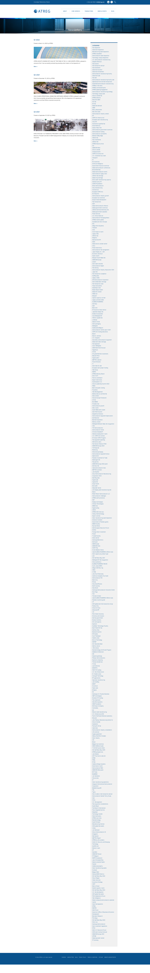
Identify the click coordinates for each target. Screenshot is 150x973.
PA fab (94, 582)
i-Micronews (95, 648)
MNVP (94, 684)
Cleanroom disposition (98, 49)
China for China (96, 608)
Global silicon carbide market (99, 243)
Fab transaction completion (99, 273)
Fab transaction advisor (98, 65)
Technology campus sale (98, 93)
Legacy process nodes (98, 300)
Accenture (95, 686)
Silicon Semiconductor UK (99, 832)
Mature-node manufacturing (99, 712)
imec (93, 426)
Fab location (95, 63)
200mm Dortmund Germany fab (100, 209)
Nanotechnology (96, 820)
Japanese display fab (97, 311)
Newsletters (70, 957)
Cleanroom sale (96, 75)
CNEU (93, 570)
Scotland (94, 870)
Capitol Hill (95, 482)
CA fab (94, 352)
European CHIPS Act (97, 191)
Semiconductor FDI (97, 578)
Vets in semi (95, 408)
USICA (94, 510)
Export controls (96, 516)
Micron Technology (97, 640)
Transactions (89, 11)
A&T (93, 500)
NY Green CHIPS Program (99, 438)
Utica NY (94, 121)
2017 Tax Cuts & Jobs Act (99, 756)
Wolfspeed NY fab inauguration (100, 560)
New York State (96, 111)
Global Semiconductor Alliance (100, 205)
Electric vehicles (96, 336)
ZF (93, 850)
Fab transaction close (97, 283)
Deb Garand (95, 836)
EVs (93, 223)
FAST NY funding (96, 670)
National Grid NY (96, 239)
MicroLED (94, 486)
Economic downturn (97, 253)
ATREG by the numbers (98, 840)
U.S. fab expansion (97, 802)
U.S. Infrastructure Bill (98, 714)
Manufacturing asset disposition (100, 51)
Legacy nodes (95, 277)
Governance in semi (97, 766)
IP (92, 780)
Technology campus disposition (100, 57)
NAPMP (94, 642)
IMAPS (94, 372)
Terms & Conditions (92, 957)
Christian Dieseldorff (97, 432)
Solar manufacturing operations (100, 782)
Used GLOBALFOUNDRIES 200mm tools (102, 552)
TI (92, 364)
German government (97, 618)
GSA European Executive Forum (100, 528)
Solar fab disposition (97, 904)
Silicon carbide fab (97, 95)
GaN (93, 306)
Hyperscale (95, 480)
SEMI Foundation (96, 704)
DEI (93, 654)
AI (92, 159)
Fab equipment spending (98, 440)
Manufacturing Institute (98, 824)
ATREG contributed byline (99, 87)
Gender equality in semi (98, 888)
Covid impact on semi (97, 232)
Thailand (94, 227)
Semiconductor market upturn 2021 (101, 330)
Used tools (95, 728)
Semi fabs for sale (97, 365)
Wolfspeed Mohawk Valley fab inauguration (103, 424)
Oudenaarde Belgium (97, 328)
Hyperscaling (95, 508)
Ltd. (93, 612)
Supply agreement (97, 734)
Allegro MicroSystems (98, 225)
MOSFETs (94, 668)
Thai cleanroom (96, 700)
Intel (93, 798)
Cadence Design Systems (98, 764)
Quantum (94, 624)
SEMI (93, 107)
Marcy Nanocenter (97, 109)
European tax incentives (98, 197)
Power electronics (97, 247)
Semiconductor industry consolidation (102, 730)
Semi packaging (96, 324)
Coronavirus (95, 189)
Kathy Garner (95, 538)
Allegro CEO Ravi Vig (97, 568)
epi (93, 710)
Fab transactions (96, 201)
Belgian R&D (95, 872)
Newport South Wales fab (98, 257)
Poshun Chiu (95, 606)
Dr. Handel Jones (96, 674)
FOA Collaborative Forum (98, 896)
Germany (94, 304)
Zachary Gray (95, 630)
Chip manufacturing (97, 187)
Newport (94, 296)
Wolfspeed (95, 326)
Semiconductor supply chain (99, 173)
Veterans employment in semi (99, 434)
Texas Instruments (97, 286)
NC (93, 692)
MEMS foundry (96, 524)
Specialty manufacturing (98, 680)
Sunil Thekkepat (96, 636)
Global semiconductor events (99, 171)
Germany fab (95, 466)
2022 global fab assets (98, 826)
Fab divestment (96, 67)
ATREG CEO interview (98, 512)
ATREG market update (98, 219)
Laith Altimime (96, 666)
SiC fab (94, 101)
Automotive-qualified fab (98, 123)
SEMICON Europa (96, 259)
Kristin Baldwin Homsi (98, 550)
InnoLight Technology (97, 676)
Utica (93, 245)
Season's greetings (97, 656)
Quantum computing (97, 660)
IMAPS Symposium (97, 858)
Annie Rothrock (96, 125)
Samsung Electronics (97, 540)
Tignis (93, 792)
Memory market (96, 422)
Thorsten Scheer (96, 596)
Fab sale (94, 77)
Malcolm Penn (96, 355)
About (65, 11)
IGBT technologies (97, 696)
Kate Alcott (95, 588)
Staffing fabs (95, 276)
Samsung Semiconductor (98, 924)
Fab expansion (96, 344)
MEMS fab (95, 506)
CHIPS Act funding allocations (100, 331)
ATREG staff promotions (98, 498)
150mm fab (95, 137)
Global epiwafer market (98, 938)
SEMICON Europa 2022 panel (100, 464)
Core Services (76, 11)
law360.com (95, 846)
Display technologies (97, 502)
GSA (93, 203)
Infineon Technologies (98, 504)
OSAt (93, 242)
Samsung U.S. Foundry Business (100, 694)
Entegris (94, 690)
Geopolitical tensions (97, 414)
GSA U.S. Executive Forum (99, 930)
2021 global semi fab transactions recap (102, 604)
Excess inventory (96, 620)
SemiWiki (94, 852)
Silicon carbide (96, 149)
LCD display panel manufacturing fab (101, 490)
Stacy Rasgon (96, 878)
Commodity (95, 708)
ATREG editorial (96, 97)
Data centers (95, 396)
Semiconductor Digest (98, 266)
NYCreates (95, 634)
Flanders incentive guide (98, 600)
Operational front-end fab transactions (102, 81)
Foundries (95, 390)
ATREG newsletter (97, 53)
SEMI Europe (95, 544)
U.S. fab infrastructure (98, 672)
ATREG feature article (98, 143)
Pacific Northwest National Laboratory (102, 716)
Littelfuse (94, 320)
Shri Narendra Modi (97, 644)
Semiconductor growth (98, 406)
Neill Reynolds (96, 478)
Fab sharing (95, 267)
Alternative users (96, 442)
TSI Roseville (95, 448)
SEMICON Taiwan (96, 854)
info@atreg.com (100, 2)
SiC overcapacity (96, 622)
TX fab (94, 664)
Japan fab (95, 272)
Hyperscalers (95, 358)
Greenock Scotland (97, 520)
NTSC (93, 928)
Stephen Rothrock (97, 61)
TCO (93, 594)
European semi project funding (100, 368)
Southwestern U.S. (97, 382)
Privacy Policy (82, 957)
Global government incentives (100, 207)
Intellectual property (97, 866)
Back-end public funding (98, 388)
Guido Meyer (95, 806)
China (93, 800)
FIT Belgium (95, 856)
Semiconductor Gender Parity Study (101, 796)
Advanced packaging (97, 452)
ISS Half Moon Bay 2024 (98, 890)
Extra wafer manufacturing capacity (101, 179)
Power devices (96, 213)
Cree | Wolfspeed (96, 345)
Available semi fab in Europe (99, 221)
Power (94, 534)
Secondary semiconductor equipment (102, 340)
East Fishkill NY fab (97, 628)
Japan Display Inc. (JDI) (98, 252)
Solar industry (96, 738)
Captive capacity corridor (99, 297)
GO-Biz (94, 530)
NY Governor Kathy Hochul (99, 310)
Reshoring (95, 450)
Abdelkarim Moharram (98, 652)
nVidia (94, 828)
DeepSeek (95, 812)
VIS (93, 740)
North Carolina (96, 586)
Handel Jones (95, 638)
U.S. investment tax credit (99, 155)
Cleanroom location (97, 69)
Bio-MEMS (95, 402)
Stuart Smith (95, 484)
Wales (93, 386)
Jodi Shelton (95, 754)
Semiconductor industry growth (100, 195)
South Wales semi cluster (98, 410)
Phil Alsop (94, 918)
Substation (95, 724)
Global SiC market (96, 291)
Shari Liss (95, 922)
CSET (93, 884)
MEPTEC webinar (96, 360)
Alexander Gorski (96, 488)
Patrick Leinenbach (97, 378)
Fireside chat (95, 404)
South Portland (96, 822)
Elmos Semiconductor (98, 185)
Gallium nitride (96, 321)
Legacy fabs (95, 233)
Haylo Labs (95, 688)
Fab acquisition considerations (100, 804)
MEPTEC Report (96, 838)
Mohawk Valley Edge (97, 135)
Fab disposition (96, 47)
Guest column (95, 256)
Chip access (95, 778)
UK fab (94, 400)
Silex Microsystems (97, 702)
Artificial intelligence (97, 163)
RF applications (96, 678)
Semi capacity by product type (100, 554)
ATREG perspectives (97, 752)
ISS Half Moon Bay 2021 (98, 558)
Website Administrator (110, 957)
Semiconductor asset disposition (100, 55)
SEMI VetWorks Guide (97, 746)
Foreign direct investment (99, 532)
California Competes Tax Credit (100, 576)
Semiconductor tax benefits (99, 133)
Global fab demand (97, 105)
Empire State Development (99, 199)
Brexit (93, 742)
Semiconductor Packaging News (100, 217)
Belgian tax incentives (98, 744)
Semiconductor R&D (97, 768)
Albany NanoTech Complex (99, 736)
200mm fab (95, 141)
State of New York (97, 127)
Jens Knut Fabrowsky (98, 574)
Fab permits (95, 462)
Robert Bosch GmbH (97, 290)
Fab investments (96, 139)
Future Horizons (96, 362)
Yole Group (95, 370)
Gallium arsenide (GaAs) (98, 862)
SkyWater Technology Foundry (100, 626)
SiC (93, 145)
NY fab (94, 103)
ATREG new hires (96, 818)
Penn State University (98, 614)
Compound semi (96, 151)
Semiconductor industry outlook (100, 113)
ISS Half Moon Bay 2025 (98, 750)
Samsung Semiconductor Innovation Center (103, 590)
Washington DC (96, 460)
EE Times (94, 772)
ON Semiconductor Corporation (100, 280)
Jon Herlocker (96, 830)
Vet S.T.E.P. (95, 376)
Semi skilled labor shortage (99, 281)
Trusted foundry (96, 536)
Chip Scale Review (97, 584)
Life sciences (95, 732)
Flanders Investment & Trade (99, 458)
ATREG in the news (97, 85)
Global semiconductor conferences (101, 167)
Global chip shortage (97, 177)
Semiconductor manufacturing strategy (102, 91)
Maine (93, 492)
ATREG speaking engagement (100, 89)
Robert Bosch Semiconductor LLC (101, 494)
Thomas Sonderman (97, 662)
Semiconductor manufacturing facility (102, 73)
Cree (93, 229)
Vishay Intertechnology (98, 514)
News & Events (102, 11)
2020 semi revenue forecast (99, 932)
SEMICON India (96, 546)
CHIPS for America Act (98, 117)
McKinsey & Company (98, 706)
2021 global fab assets (98, 894)
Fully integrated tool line (98, 810)
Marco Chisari (96, 886)
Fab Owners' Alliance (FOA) (99, 444)
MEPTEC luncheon (97, 470)
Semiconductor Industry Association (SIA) (103, 269)
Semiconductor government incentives (102, 129)
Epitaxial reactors (96, 632)
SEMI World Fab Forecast (98, 348)
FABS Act (94, 293)
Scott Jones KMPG (97, 566)
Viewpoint (95, 157)
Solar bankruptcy (96, 816)
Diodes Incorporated (97, 314)
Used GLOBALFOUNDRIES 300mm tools (102, 598)
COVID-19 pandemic (97, 183)
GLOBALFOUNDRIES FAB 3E (99, 564)
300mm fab (95, 235)
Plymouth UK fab (96, 726)
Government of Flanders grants (100, 522)
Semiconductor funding (98, 131)
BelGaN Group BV (96, 788)
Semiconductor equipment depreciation (102, 416)
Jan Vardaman (96, 776)
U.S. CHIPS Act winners (98, 436)
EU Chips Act (95, 193)
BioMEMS (94, 774)
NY (93, 115)
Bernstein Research (97, 916)
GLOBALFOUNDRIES (97, 301)
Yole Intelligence (96, 898)
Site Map (101, 957)
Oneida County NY (97, 181)
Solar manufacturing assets (99, 868)
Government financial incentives (100, 165)
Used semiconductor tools (99, 468)
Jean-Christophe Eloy (97, 860)
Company (64, 957)
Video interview (96, 880)
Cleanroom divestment (98, 71)
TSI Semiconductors (97, 428)
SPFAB (94, 936)
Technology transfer (97, 814)
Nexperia (94, 237)
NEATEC (94, 908)
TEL (93, 790)
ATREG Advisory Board (98, 374)
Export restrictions (97, 380)
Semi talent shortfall (97, 263)
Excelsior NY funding (97, 698)
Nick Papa (95, 592)
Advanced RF (95, 610)
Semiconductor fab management (100, 249)
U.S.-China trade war (97, 215)
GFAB (93, 758)
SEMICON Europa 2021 (98, 934)
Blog (112, 11)
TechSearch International (98, 808)
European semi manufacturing (100, 119)
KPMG (94, 906)
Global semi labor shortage (99, 341)
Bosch (94, 334)
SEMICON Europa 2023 (98, 446)
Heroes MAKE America (98, 874)
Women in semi (96, 848)
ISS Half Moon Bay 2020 (98, 920)
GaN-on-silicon (96, 646)
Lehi (93, 556)
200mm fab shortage (97, 175)
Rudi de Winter (96, 526)
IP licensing (95, 940)
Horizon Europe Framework (99, 398)
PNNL (93, 760)
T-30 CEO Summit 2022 (98, 748)
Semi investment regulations (99, 926)
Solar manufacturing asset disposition (102, 518)
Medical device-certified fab (99, 394)
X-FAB (94, 572)
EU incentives (95, 161)
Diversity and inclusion (98, 616)
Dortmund (94, 542)
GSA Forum (95, 910)
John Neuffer (95, 472)
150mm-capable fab (97, 317)
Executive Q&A (96, 99)
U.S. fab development (97, 892)
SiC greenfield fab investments (100, 354)
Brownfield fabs (96, 169)
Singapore (95, 834)
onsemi (94, 262)
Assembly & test (96, 287)
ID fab (93, 762)
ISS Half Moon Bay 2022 (98, 876)
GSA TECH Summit (97, 412)
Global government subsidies (99, 211)
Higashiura (95, 350)
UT (93, 602)
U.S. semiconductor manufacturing (101, 59)
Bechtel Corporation (97, 420)
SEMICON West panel (97, 770)
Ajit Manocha (95, 418)
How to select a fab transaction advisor (102, 794)
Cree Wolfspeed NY (97, 316)
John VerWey (95, 682)
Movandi (94, 718)
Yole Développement (97, 392)
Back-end (94, 307)
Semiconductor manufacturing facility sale (103, 79)
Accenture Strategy (97, 882)
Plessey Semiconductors (98, 658)
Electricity (95, 580)
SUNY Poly (95, 548)
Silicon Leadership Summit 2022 (100, 384)
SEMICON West (96, 147)
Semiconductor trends (98, 430)
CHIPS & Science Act (98, 153)
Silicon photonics (96, 562)
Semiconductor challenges (99, 496)
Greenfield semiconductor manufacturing (102, 83)
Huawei (94, 864)
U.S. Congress (96, 338)
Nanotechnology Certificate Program (101, 650)
